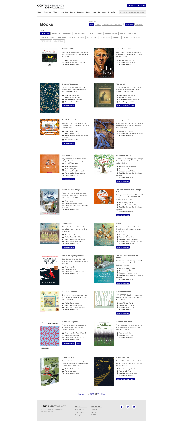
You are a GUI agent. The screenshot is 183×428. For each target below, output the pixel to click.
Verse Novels (46, 41)
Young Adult (58, 41)
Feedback (94, 410)
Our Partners (79, 410)
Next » (103, 394)
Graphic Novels (111, 33)
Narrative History (48, 37)
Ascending (139, 24)
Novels (72, 37)
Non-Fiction (62, 37)
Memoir (122, 33)
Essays (100, 33)
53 (93, 394)
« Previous (81, 394)
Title (91, 24)
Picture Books (105, 37)
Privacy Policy (79, 415)
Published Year (107, 24)
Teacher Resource (68, 105)
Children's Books (80, 33)
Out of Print (92, 37)
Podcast (116, 37)
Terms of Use (79, 412)
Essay (132, 105)
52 (91, 394)
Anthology (56, 33)
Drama (92, 33)
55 (98, 394)
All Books (45, 33)
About (78, 406)
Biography (67, 33)
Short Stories (136, 37)
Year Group (117, 24)
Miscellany (132, 33)
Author (98, 24)
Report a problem (93, 413)
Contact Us (95, 406)
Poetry (125, 37)
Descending (129, 24)
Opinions (81, 37)
